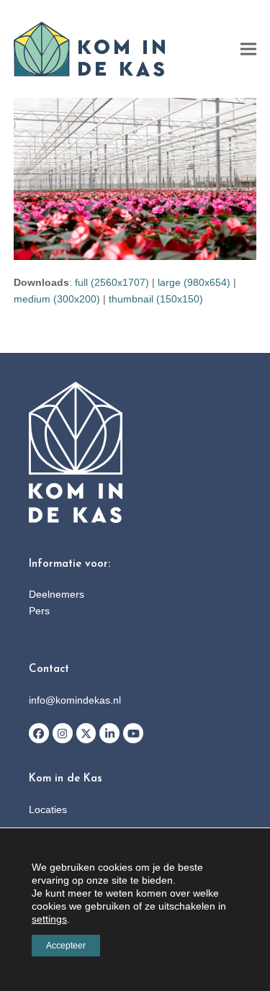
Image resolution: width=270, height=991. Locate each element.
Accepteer (66, 946)
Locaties (48, 809)
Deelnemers (56, 594)
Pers (39, 610)
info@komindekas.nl (75, 700)
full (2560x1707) (112, 282)
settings (49, 919)
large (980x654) (194, 282)
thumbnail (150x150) (156, 299)
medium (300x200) (57, 299)
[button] (248, 49)
